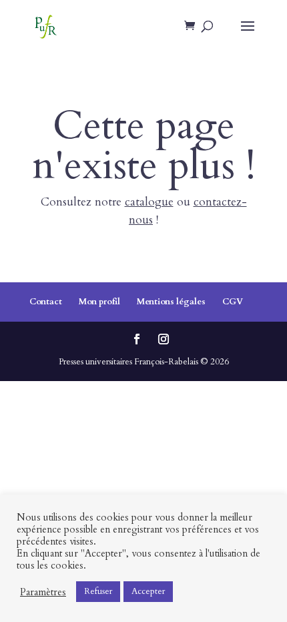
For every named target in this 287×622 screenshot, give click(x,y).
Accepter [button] (148, 591)
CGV (232, 302)
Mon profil (99, 302)
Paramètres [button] (43, 592)
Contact (45, 302)
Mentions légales (171, 302)
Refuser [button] (98, 591)
